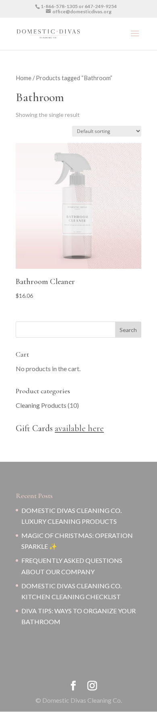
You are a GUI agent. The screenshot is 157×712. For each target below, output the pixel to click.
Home (23, 77)
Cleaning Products (41, 405)
